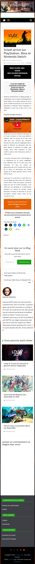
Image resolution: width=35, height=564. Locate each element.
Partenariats (6, 524)
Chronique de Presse (9, 45)
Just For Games (21, 63)
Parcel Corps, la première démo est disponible (17, 427)
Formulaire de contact (9, 535)
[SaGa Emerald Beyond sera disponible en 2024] (17, 377)
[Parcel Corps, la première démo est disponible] (17, 408)
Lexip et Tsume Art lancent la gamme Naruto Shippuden (16, 364)
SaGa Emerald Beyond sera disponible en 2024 (15, 395)
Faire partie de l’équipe (9, 539)
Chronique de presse (10, 63)
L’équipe (4, 520)
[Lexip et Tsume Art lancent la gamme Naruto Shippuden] (17, 346)
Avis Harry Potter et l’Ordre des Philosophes (15, 274)
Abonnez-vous (24, 262)
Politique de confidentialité (10, 505)
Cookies (4, 509)
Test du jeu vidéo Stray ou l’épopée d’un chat (17, 281)
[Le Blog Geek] (17, 2)
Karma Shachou (18, 60)
